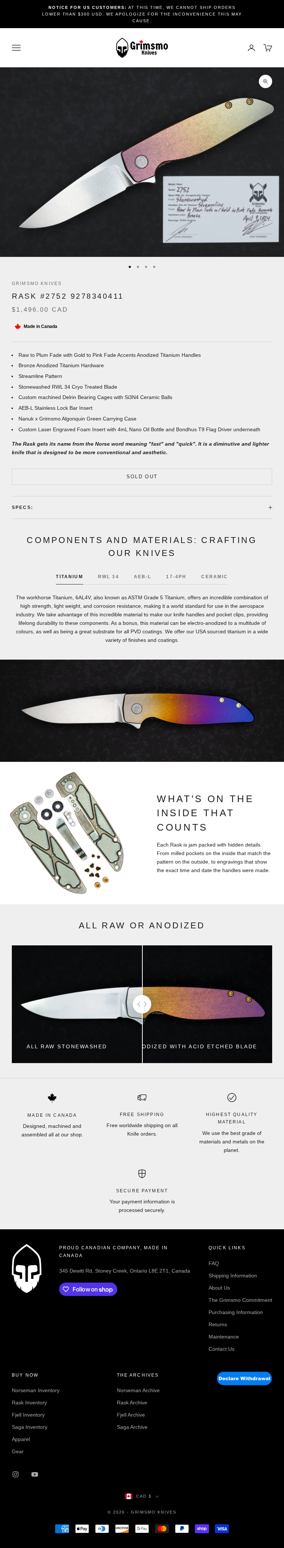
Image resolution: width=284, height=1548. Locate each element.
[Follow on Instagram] (15, 1474)
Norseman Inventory (36, 1390)
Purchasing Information (236, 1312)
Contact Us (221, 1349)
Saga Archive (132, 1427)
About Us (219, 1288)
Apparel (21, 1439)
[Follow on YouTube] (34, 1474)
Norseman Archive (138, 1390)
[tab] (69, 578)
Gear (18, 1451)
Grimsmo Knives (37, 283)
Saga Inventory (29, 1427)
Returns (218, 1324)
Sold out (142, 476)
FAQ (214, 1263)
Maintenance (224, 1337)
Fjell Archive (131, 1415)
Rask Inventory (29, 1402)
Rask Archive (132, 1402)
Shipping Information (233, 1276)
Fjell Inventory (28, 1415)
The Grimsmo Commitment (240, 1300)
